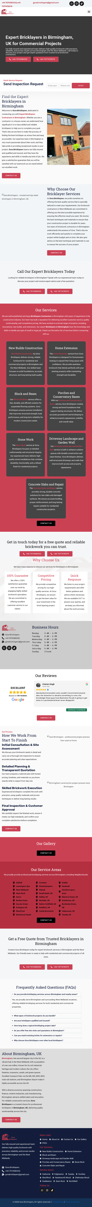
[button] (89, 11)
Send (80, 85)
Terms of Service (72, 1202)
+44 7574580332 (9, 2)
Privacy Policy (58, 1202)
